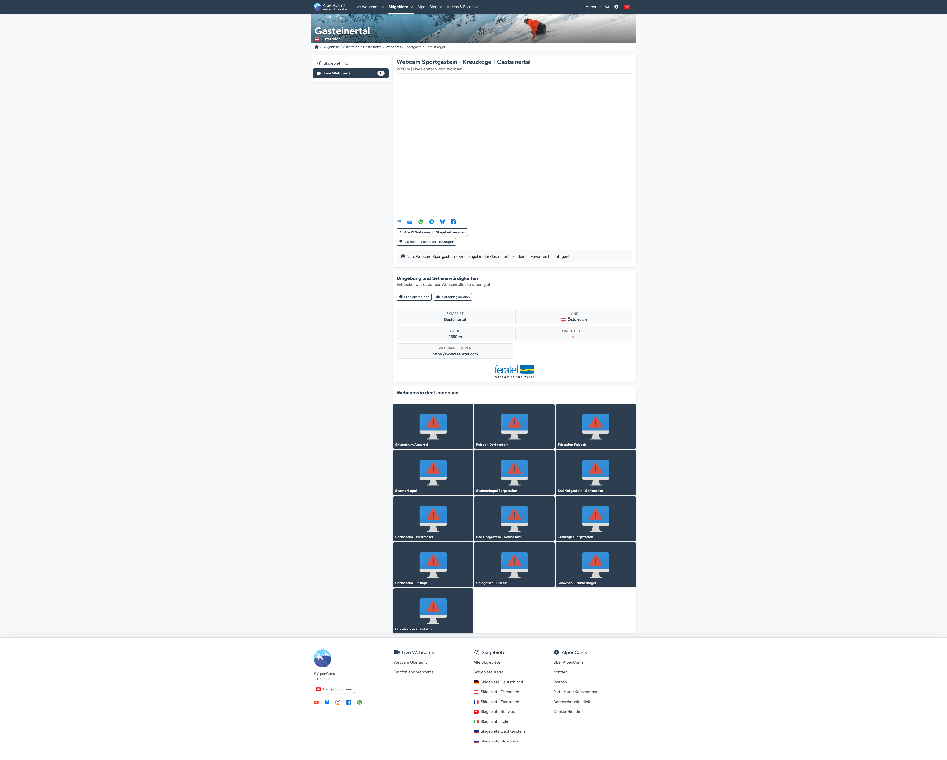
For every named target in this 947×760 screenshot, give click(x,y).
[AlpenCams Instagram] (337, 702)
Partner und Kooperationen (577, 691)
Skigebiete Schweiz (498, 711)
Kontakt (560, 672)
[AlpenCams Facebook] (348, 702)
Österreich (351, 47)
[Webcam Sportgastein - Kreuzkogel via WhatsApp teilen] (420, 221)
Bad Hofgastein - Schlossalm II (500, 537)
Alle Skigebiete (487, 662)
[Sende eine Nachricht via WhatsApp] (359, 702)
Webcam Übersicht (410, 662)
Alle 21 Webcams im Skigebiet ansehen (435, 232)
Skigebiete (331, 47)
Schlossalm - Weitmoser (414, 537)
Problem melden (416, 297)
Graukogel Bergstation (575, 537)
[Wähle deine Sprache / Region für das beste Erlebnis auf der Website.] (627, 7)
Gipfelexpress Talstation (414, 629)
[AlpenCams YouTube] (316, 702)
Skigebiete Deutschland (502, 682)
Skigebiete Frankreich (500, 701)
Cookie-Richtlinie (568, 711)
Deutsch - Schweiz (338, 689)
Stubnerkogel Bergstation (496, 491)
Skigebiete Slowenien (500, 741)
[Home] (317, 47)
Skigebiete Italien (496, 721)
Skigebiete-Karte (489, 672)
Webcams (393, 47)
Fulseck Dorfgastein (492, 445)
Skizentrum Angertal (411, 445)
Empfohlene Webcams (413, 672)
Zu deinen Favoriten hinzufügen (429, 242)
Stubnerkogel (406, 491)
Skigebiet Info (336, 63)
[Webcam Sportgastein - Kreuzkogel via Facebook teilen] (453, 221)
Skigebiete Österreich (500, 691)
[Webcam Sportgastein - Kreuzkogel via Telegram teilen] (431, 221)
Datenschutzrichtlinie (572, 701)
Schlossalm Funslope (411, 583)
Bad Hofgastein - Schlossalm (580, 491)
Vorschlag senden (456, 297)
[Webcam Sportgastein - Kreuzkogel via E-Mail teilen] (409, 221)
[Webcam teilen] (399, 221)
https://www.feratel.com (455, 354)
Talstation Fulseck (572, 445)
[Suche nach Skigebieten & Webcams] (607, 7)
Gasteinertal (372, 47)
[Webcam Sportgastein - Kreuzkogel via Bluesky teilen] (442, 221)
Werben (560, 682)
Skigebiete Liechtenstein (503, 731)
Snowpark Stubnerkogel (577, 583)
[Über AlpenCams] (616, 7)
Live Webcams (353, 73)
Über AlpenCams (568, 662)
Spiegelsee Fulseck (491, 583)
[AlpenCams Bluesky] (327, 702)
